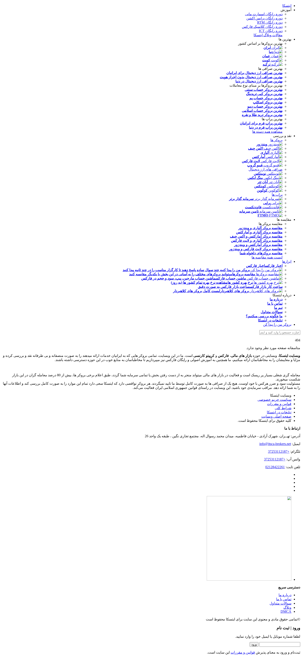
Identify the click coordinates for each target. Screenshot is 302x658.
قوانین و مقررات (279, 404)
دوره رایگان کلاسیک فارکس (262, 27)
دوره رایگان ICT (271, 31)
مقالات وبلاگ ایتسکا (268, 35)
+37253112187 (278, 451)
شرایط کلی (283, 408)
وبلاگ (287, 607)
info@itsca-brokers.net (275, 444)
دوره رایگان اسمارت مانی (264, 14)
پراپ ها (277, 194)
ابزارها (286, 261)
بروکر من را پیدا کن (277, 324)
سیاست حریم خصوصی (274, 399)
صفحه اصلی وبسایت (276, 416)
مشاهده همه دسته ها (267, 131)
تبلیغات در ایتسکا (279, 412)
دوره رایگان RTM (270, 22)
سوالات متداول (280, 603)
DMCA (286, 611)
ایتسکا (286, 6)
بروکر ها (276, 140)
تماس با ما (283, 599)
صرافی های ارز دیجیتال (265, 169)
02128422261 (275, 467)
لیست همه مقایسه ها (267, 257)
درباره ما (285, 595)
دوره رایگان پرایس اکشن (264, 18)
